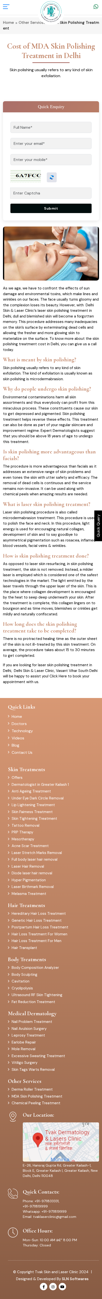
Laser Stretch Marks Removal (37, 852)
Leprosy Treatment (28, 1035)
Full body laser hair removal (34, 859)
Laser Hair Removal (28, 866)
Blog (15, 745)
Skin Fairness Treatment (32, 811)
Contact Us (22, 752)
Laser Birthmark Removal (33, 886)
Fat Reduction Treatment (33, 1001)
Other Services (24, 1081)
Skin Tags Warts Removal (33, 1069)
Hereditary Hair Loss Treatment (39, 913)
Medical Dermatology (32, 1013)
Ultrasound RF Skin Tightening (37, 994)
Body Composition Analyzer (35, 967)
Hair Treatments (26, 905)
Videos (18, 738)
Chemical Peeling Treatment (36, 1103)
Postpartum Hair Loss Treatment (40, 927)
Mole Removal (23, 1048)
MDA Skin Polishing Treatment (37, 1096)
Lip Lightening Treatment (33, 804)
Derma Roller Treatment (32, 1089)
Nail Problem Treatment (32, 1021)
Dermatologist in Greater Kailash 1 (40, 784)
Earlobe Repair (24, 1042)
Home (17, 716)
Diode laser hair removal (32, 873)
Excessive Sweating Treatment (38, 1055)
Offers (17, 777)
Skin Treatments (26, 769)
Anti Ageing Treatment (31, 791)
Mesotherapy (23, 839)
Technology (22, 730)
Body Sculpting (24, 974)
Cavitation (20, 981)
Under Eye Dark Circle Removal (38, 798)
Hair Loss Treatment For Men (36, 940)
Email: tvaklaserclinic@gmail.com (49, 1216)
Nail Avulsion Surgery (29, 1028)
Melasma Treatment (29, 893)
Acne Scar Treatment (30, 845)
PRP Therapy (22, 832)
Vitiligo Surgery (24, 1062)
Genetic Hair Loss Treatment (37, 920)
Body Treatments (27, 959)
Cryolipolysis (22, 988)
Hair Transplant (24, 947)
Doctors (19, 723)
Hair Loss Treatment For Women (39, 934)
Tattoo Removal (25, 825)
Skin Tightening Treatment (34, 818)
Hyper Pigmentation (29, 880)
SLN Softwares (75, 1278)
